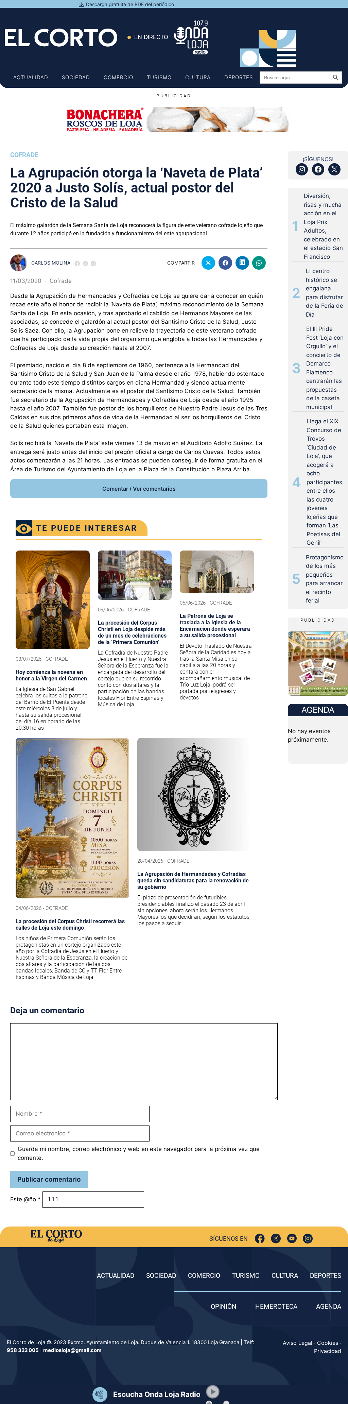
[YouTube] (291, 1238)
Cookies (327, 1342)
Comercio (118, 77)
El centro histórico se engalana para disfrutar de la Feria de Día (324, 293)
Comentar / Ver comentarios (139, 488)
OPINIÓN (224, 1306)
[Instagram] (307, 1238)
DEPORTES (325, 1276)
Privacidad (327, 1351)
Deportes (238, 77)
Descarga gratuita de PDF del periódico (130, 4)
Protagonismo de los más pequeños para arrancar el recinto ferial (325, 579)
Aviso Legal (297, 1342)
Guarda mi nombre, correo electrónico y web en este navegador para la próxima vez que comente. (139, 1153)
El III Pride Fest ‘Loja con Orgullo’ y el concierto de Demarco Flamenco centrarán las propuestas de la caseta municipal (325, 367)
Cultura (198, 77)
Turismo (159, 77)
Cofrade (24, 155)
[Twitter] (276, 1238)
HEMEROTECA (276, 1306)
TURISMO (246, 1276)
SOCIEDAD (161, 1276)
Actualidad (30, 77)
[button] (213, 1392)
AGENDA (328, 1306)
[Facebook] (260, 1238)
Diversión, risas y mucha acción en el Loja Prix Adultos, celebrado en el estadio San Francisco (323, 226)
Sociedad (76, 77)
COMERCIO (204, 1276)
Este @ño (25, 1199)
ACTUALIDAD (115, 1276)
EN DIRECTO (151, 37)
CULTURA (285, 1276)
